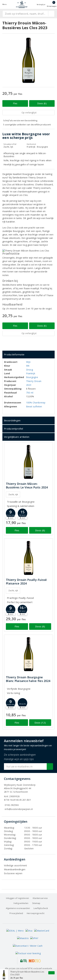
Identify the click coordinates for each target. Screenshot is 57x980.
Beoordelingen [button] (12, 420)
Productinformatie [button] (14, 354)
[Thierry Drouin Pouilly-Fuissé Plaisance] (28, 558)
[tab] (28, 354)
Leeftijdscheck (41, 908)
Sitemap (36, 903)
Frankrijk (30, 373)
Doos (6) (42, 103)
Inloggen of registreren (17, 898)
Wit (28, 365)
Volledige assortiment (15, 865)
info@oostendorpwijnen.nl (19, 809)
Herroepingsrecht (35, 913)
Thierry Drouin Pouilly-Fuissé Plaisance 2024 (26, 581)
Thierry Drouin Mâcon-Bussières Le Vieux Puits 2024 (27, 485)
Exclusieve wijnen (13, 873)
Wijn (28, 361)
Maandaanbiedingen (14, 869)
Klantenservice (40, 898)
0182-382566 (12, 804)
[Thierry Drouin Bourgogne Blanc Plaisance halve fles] (28, 654)
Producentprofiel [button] (13, 428)
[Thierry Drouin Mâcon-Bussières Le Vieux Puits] (28, 462)
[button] (10, 513)
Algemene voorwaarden (18, 908)
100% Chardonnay (35, 402)
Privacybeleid (16, 913)
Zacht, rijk (13, 494)
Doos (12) (40, 722)
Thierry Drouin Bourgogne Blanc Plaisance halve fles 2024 (28, 679)
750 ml (29, 392)
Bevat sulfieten (34, 406)
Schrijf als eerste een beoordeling (20, 120)
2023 (28, 384)
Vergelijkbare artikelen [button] (16, 436)
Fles (15, 103)
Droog (29, 369)
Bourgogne (32, 377)
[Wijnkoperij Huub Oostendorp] (21, 4)
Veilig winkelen (20, 903)
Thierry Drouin (33, 381)
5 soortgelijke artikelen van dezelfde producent (27, 124)
